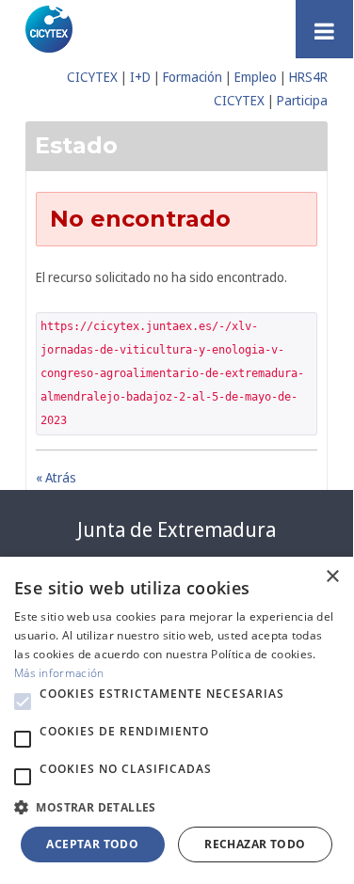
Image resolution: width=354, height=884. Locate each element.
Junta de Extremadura (176, 529)
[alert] (176, 719)
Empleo (255, 77)
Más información (59, 673)
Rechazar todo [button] (254, 844)
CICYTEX (92, 77)
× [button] (332, 577)
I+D (140, 77)
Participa (302, 100)
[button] (22, 701)
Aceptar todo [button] (92, 844)
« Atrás (56, 477)
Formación (192, 77)
